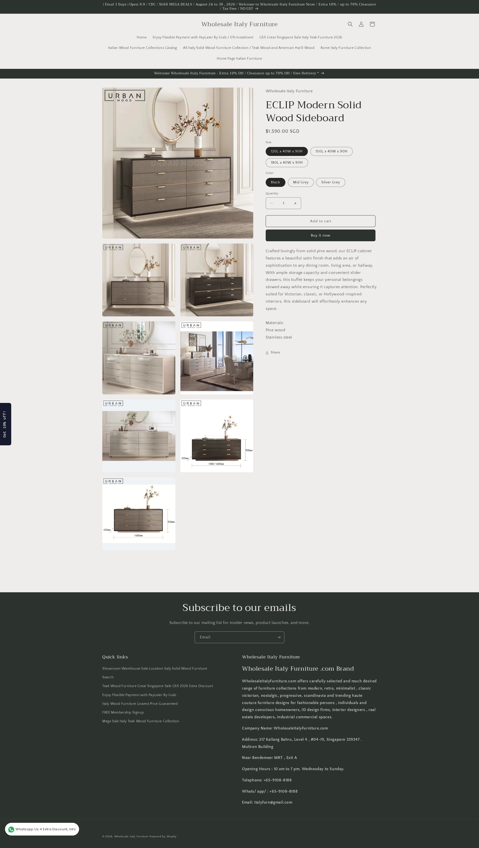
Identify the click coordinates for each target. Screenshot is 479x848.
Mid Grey (301, 182)
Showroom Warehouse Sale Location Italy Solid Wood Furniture (154, 669)
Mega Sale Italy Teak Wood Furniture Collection (140, 721)
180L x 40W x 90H (287, 163)
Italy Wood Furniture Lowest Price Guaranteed (140, 704)
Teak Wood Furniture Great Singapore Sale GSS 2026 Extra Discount (157, 686)
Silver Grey (330, 182)
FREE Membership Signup (123, 713)
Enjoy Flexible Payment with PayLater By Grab (139, 695)
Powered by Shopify (163, 836)
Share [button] (275, 353)
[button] (350, 24)
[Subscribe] (278, 637)
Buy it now (320, 235)
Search (108, 678)
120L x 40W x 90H (287, 151)
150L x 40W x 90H (332, 151)
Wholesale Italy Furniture (131, 836)
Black (275, 182)
